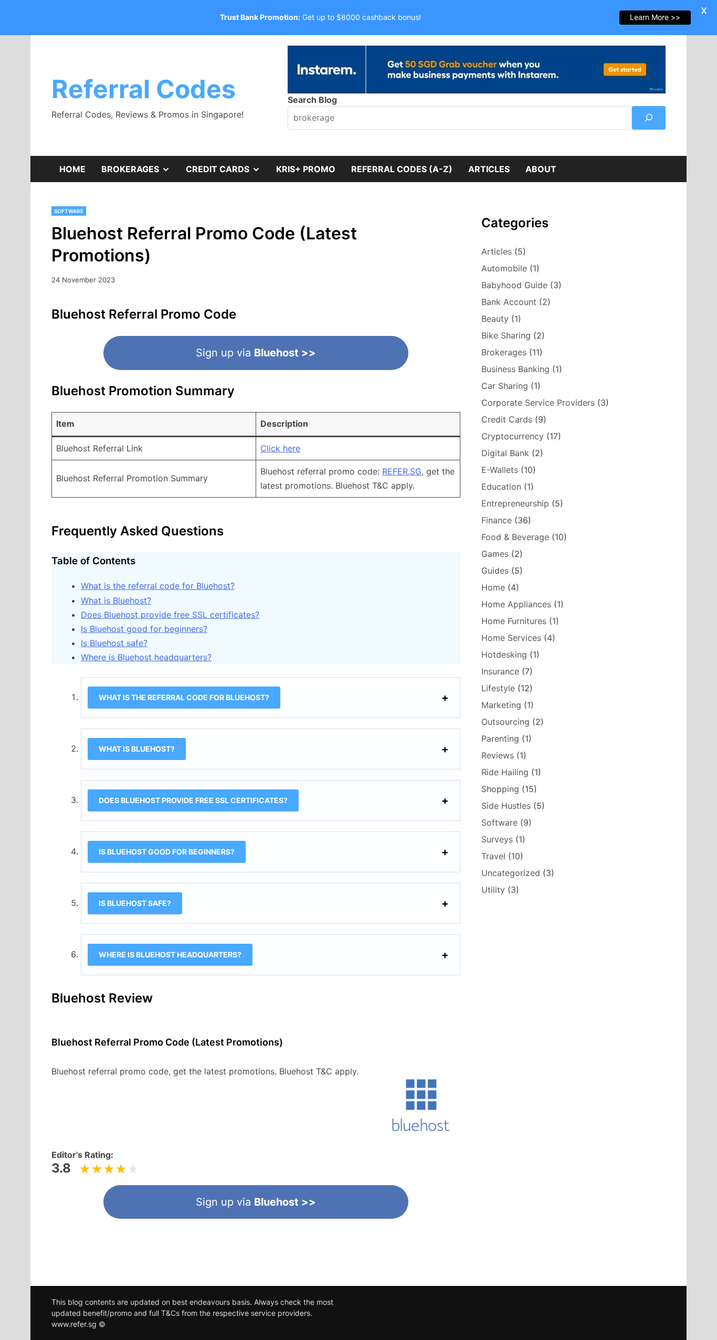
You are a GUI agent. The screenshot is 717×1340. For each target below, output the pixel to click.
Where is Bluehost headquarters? (146, 657)
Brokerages (139, 172)
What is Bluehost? (116, 600)
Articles (489, 169)
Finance (496, 520)
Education (501, 486)
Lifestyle (498, 688)
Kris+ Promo (305, 169)
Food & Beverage (515, 537)
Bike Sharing (506, 335)
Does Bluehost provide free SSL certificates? (170, 614)
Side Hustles (506, 805)
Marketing (501, 705)
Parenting (500, 738)
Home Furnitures (513, 621)
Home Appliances (516, 604)
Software (68, 211)
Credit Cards (227, 172)
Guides (495, 570)
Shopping (500, 789)
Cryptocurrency (512, 436)
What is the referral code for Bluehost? (158, 586)
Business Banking (515, 369)
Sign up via (256, 352)
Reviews (497, 755)
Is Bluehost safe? (114, 643)
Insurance (500, 671)
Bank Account (508, 302)
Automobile (504, 268)
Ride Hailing (505, 772)
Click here (280, 448)
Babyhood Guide (514, 285)
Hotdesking (504, 654)
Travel (493, 856)
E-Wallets (499, 470)
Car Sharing (504, 386)
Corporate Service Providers (538, 402)
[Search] (649, 118)
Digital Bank (505, 453)
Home (72, 169)
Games (495, 553)
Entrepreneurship (515, 503)
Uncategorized (510, 873)
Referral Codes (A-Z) (401, 169)
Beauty (495, 318)
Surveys (497, 839)
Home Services (511, 637)
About (540, 169)
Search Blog (312, 99)
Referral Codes (143, 88)
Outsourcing (505, 721)
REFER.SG (401, 471)
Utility (493, 889)
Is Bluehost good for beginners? (144, 629)
